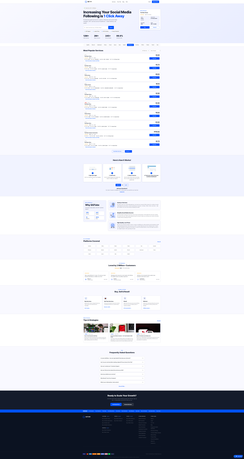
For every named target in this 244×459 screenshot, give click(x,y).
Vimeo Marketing (142, 433)
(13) (92, 115)
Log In (126, 184)
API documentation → (128, 308)
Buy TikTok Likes (129, 420)
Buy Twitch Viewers (118, 420)
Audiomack (84, 44)
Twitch (137, 44)
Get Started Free (116, 404)
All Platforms (115, 44)
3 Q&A (94, 57)
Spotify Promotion (142, 418)
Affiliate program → (147, 308)
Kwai (105, 44)
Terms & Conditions (154, 439)
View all (154, 27)
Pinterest (153, 44)
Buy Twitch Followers (118, 418)
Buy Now (154, 58)
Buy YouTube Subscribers (107, 420)
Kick (142, 44)
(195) (92, 96)
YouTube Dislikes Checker (156, 432)
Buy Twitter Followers (106, 430)
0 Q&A (95, 67)
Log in (149, 1)
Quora (100, 44)
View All (108, 416)
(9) (91, 86)
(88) (92, 76)
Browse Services (128, 404)
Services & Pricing (154, 430)
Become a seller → (107, 306)
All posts (159, 320)
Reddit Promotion (142, 424)
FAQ (127, 1)
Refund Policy (153, 434)
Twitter (132, 44)
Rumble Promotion (142, 431)
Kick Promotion (142, 420)
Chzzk (95, 44)
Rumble (159, 44)
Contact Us (122, 191)
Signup (152, 418)
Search (111, 27)
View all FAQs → (122, 386)
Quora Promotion (142, 427)
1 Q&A (95, 134)
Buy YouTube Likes (106, 422)
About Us (153, 441)
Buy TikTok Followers (130, 418)
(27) (92, 57)
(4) (91, 105)
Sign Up (118, 184)
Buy (145, 27)
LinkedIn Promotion (142, 437)
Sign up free (155, 1)
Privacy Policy (153, 436)
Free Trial (119, 1)
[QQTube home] (88, 2)
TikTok (127, 44)
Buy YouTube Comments (107, 424)
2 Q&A (95, 96)
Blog (123, 1)
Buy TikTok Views (129, 422)
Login (152, 420)
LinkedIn (147, 44)
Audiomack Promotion (143, 429)
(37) (92, 67)
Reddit (109, 44)
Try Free (152, 422)
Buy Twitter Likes (105, 432)
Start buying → (87, 308)
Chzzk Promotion (142, 435)
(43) (92, 134)
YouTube (122, 44)
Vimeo (90, 44)
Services (114, 1)
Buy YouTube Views (106, 418)
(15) (92, 124)
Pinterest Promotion (143, 422)
